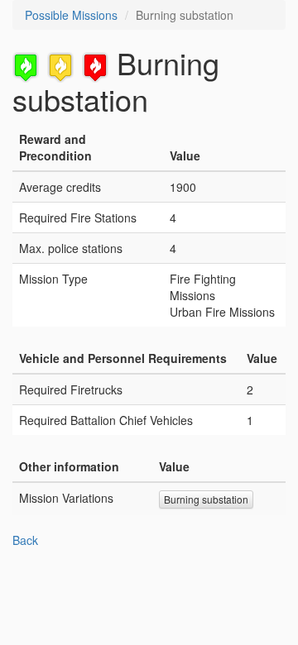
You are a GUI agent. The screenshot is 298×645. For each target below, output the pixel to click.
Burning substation (206, 499)
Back (25, 540)
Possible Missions (71, 15)
